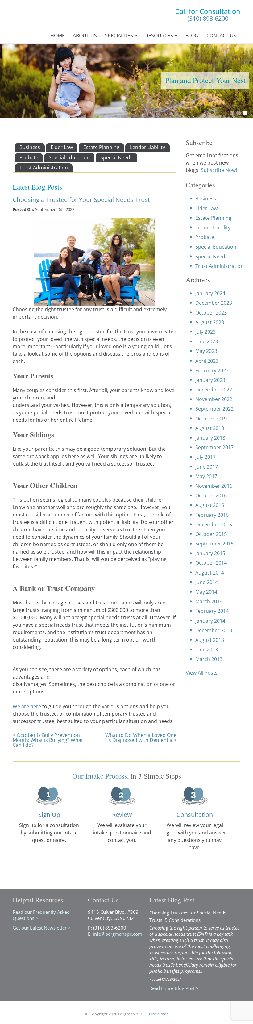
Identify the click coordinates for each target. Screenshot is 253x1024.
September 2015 (214, 543)
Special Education (69, 157)
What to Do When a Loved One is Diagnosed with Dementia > (140, 737)
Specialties (119, 35)
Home (57, 35)
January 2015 (210, 553)
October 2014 (211, 562)
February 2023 (212, 370)
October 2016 (211, 495)
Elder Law (62, 147)
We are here (27, 706)
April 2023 (206, 360)
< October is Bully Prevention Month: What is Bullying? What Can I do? (48, 740)
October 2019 (211, 418)
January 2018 (210, 437)
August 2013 (209, 640)
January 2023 (210, 380)
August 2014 (209, 572)
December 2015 (213, 524)
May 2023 (206, 351)
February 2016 (212, 515)
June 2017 (206, 466)
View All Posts (202, 672)
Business (29, 147)
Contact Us (221, 35)
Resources (159, 35)
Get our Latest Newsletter (42, 928)
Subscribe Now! (219, 170)
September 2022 (214, 408)
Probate (28, 157)
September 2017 (214, 447)
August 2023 (209, 322)
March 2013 (208, 659)
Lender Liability (147, 147)
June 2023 (206, 341)
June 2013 (206, 649)
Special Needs (116, 157)
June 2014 (206, 582)
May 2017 (206, 476)
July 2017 (205, 456)
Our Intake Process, (100, 775)
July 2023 (205, 331)
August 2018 (209, 428)
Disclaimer (158, 1014)
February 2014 (212, 611)
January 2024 (210, 293)
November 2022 (213, 399)
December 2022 (213, 389)
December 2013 (213, 630)
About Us (85, 35)
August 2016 (209, 505)
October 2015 (211, 534)
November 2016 (213, 486)
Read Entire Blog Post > (174, 988)
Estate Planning (101, 147)
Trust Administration (43, 167)
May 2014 (206, 591)
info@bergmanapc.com (117, 934)
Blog (191, 35)
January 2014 (210, 620)
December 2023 (213, 302)
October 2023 (211, 312)
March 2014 (208, 601)
